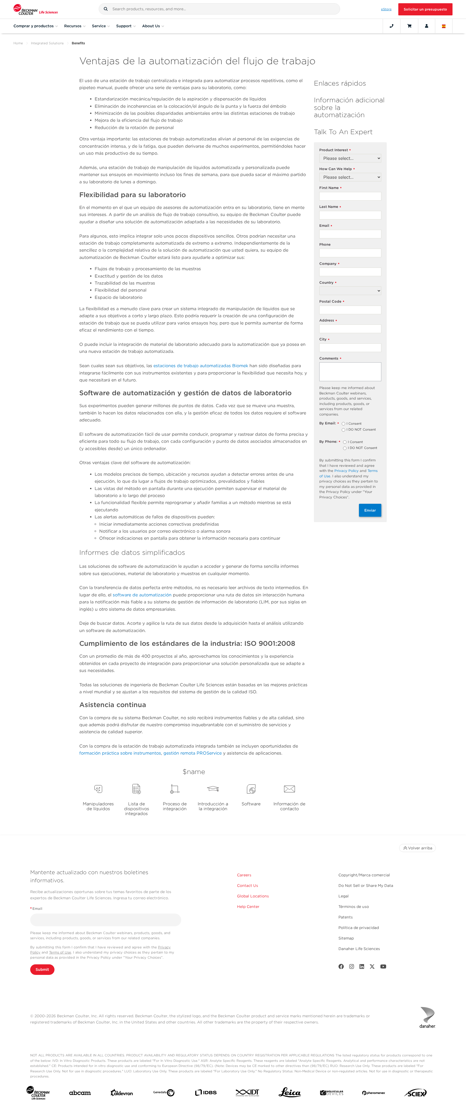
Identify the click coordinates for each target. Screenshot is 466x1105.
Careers (244, 875)
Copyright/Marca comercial (364, 875)
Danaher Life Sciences (359, 949)
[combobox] (219, 9)
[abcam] (80, 1094)
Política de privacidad (358, 927)
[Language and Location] (444, 26)
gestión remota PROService (192, 753)
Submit (42, 969)
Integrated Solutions (47, 43)
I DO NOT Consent (361, 429)
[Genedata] (164, 1094)
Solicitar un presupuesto (425, 9)
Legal (343, 896)
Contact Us (247, 885)
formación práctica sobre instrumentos (120, 753)
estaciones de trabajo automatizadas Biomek (200, 365)
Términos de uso (353, 906)
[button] (106, 9)
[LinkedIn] (361, 967)
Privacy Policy (346, 471)
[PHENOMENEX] (374, 1094)
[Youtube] (383, 967)
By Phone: (329, 442)
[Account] (426, 26)
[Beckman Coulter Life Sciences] (35, 9)
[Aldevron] (122, 1093)
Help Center (248, 906)
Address (328, 320)
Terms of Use (60, 952)
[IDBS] (206, 1093)
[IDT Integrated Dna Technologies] (248, 1094)
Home (18, 43)
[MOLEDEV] (332, 1094)
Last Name (330, 207)
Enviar (370, 510)
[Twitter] (372, 967)
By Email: (329, 423)
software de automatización (142, 594)
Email (325, 226)
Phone (325, 244)
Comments (330, 358)
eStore (386, 9)
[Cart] (409, 26)
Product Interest (335, 150)
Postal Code (331, 301)
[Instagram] (351, 967)
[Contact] (391, 26)
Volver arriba (420, 848)
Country (328, 283)
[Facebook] (341, 967)
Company (329, 264)
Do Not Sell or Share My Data (365, 885)
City (324, 339)
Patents (345, 917)
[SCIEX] (415, 1094)
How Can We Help (337, 169)
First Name (330, 188)
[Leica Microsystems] (290, 1093)
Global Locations (253, 896)
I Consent (354, 423)
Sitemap (346, 938)
